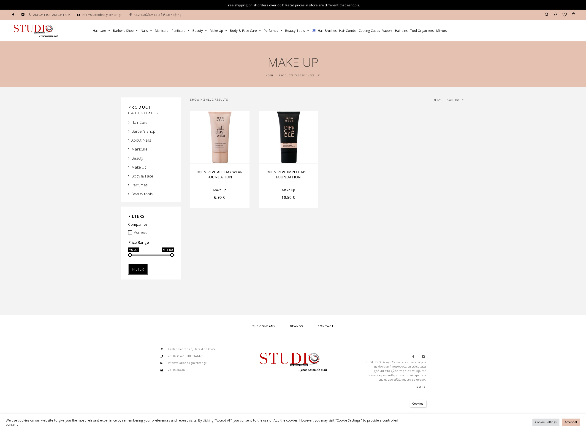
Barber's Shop (123, 30)
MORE (421, 386)
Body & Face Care (243, 30)
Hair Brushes (327, 30)
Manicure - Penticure (170, 30)
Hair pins (401, 30)
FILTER (138, 269)
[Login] (555, 15)
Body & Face (142, 176)
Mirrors (441, 30)
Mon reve (140, 232)
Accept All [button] (571, 422)
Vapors (387, 30)
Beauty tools (142, 193)
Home (270, 75)
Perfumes (271, 30)
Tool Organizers (422, 30)
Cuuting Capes (369, 30)
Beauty (197, 30)
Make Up (216, 30)
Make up (219, 190)
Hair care (99, 30)
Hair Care (139, 122)
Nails (144, 30)
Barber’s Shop (143, 131)
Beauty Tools (295, 30)
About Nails (141, 140)
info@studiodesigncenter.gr (102, 15)
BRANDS (296, 326)
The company (263, 326)
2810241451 (42, 15)
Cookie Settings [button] (546, 422)
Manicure (139, 149)
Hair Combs (347, 30)
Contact (326, 326)
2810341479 (61, 15)
